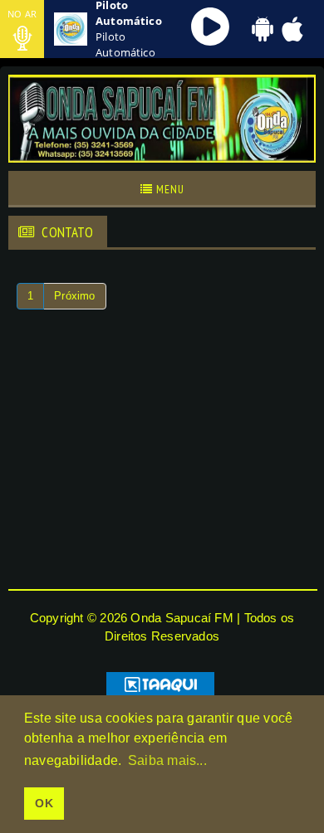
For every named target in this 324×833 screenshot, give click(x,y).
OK (43, 803)
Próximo (74, 296)
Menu (168, 189)
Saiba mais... (167, 760)
